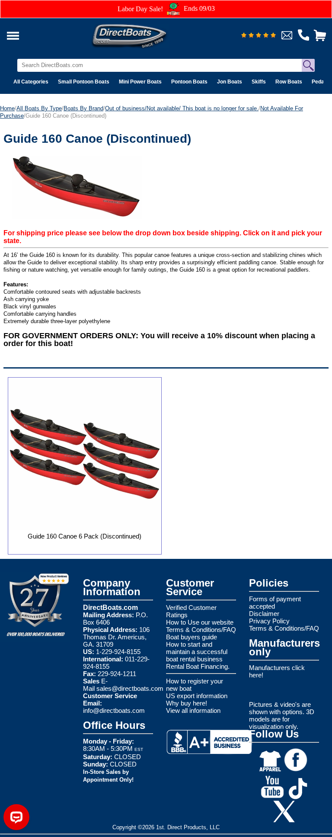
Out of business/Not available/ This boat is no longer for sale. (182, 108)
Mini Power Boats (140, 82)
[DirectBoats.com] (140, 33)
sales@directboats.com (129, 688)
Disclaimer (264, 613)
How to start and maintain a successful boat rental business (196, 652)
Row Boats (288, 82)
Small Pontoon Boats (83, 82)
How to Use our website (199, 622)
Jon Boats (229, 82)
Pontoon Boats (189, 82)
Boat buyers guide (191, 637)
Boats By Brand (83, 108)
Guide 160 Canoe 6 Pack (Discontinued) (84, 536)
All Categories (30, 82)
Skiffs (259, 82)
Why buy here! (186, 703)
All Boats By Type (39, 108)
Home (7, 108)
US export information (196, 695)
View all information (193, 710)
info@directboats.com (114, 710)
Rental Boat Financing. (198, 666)
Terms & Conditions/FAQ (201, 629)
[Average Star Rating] (258, 35)
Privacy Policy (269, 621)
